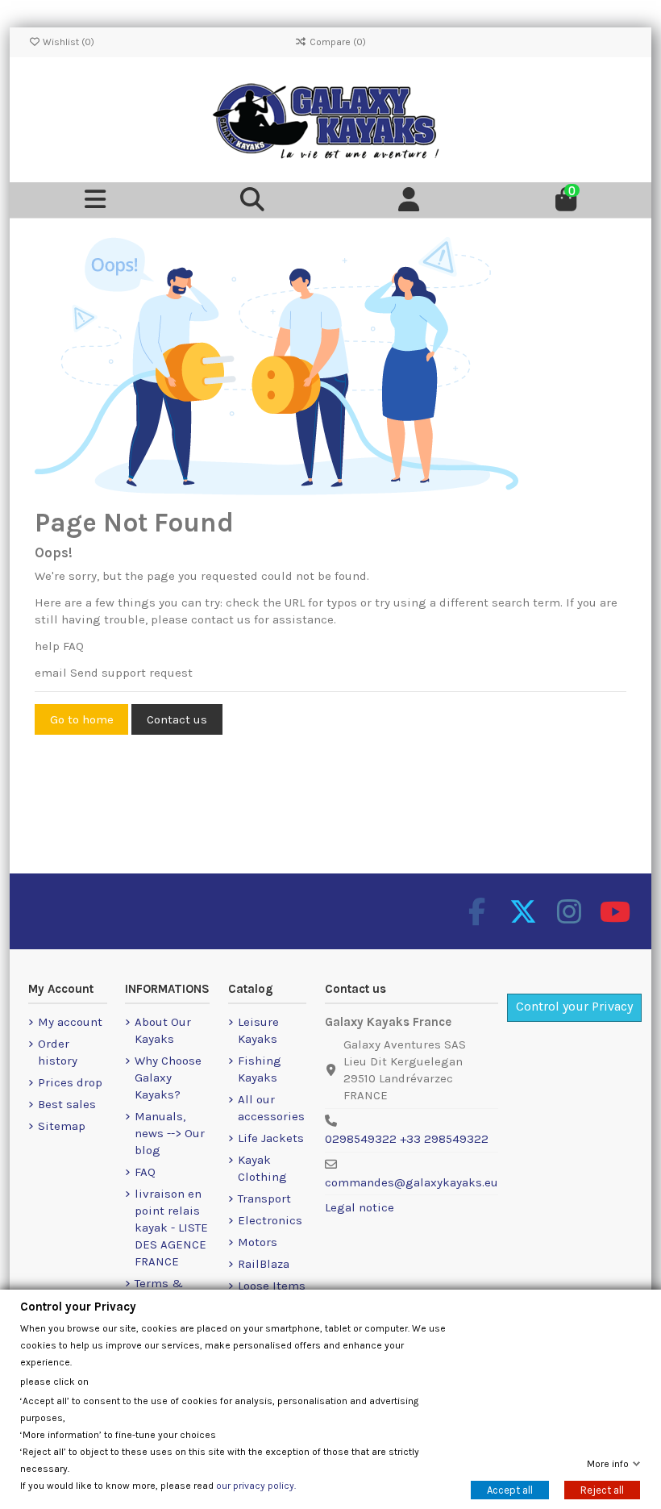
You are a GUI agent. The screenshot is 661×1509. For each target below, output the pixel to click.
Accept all (510, 1490)
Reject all (602, 1490)
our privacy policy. (256, 1485)
